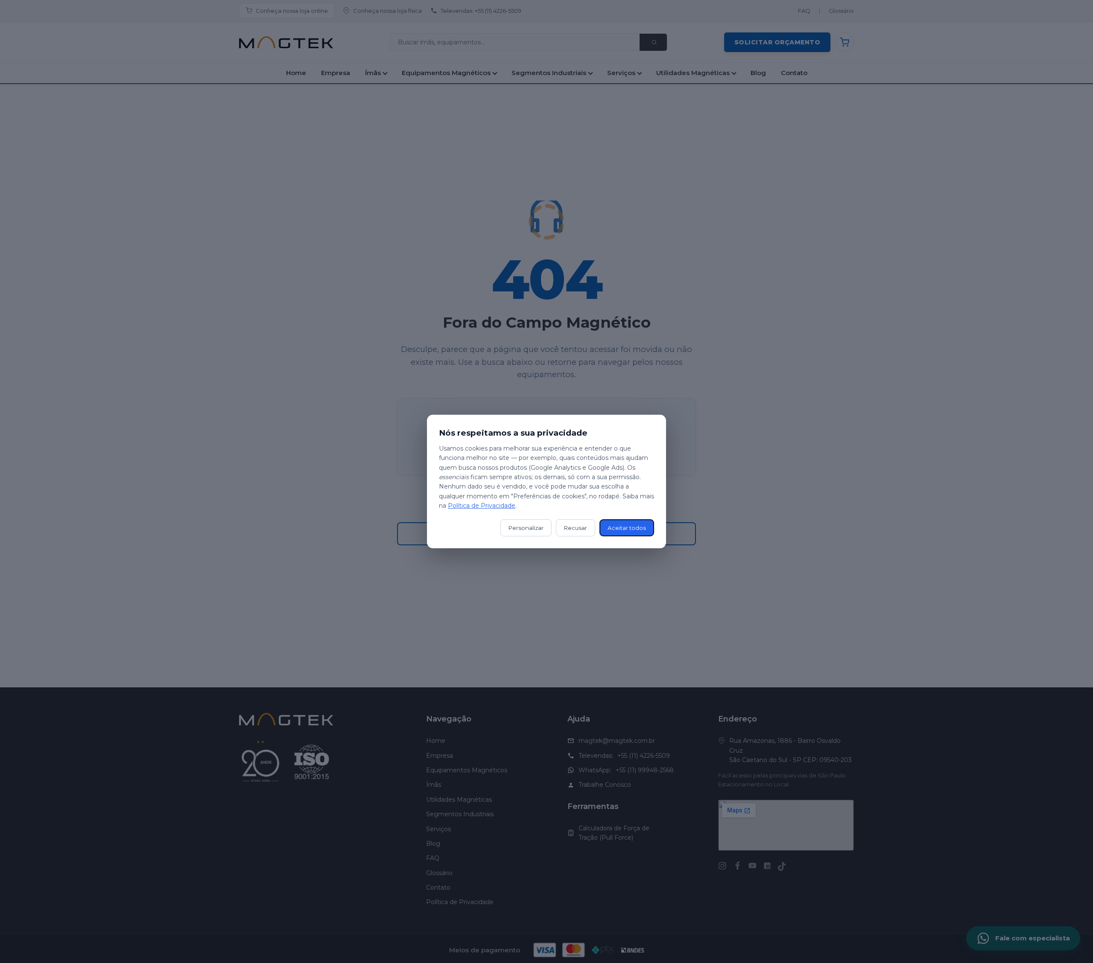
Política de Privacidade (481, 505)
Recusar (575, 527)
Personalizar (526, 527)
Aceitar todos (627, 527)
